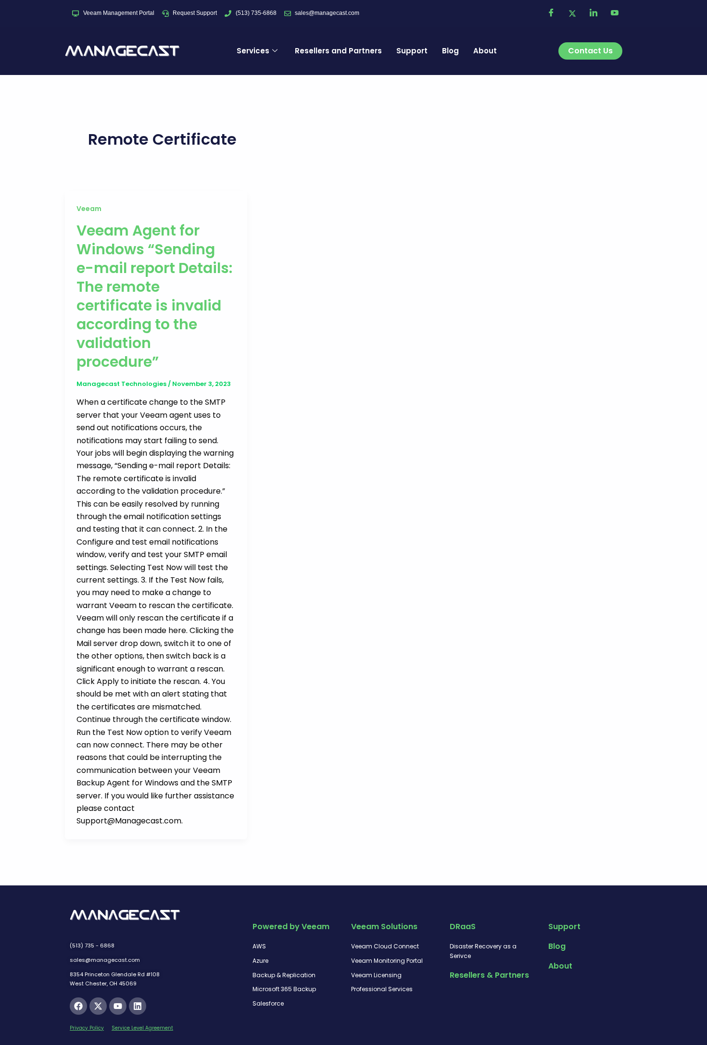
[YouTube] (614, 13)
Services (253, 51)
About (485, 51)
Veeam (88, 208)
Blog (450, 51)
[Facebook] (551, 13)
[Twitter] (572, 13)
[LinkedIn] (593, 13)
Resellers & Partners (489, 975)
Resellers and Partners (338, 51)
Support (412, 51)
